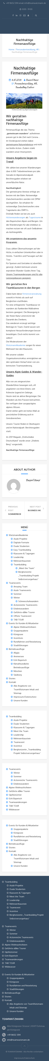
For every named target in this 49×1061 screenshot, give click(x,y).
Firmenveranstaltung (31, 294)
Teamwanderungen (18, 802)
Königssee (18, 634)
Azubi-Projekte (20, 539)
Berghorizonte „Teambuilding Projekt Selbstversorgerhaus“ (28, 576)
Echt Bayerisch (20, 660)
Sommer (18, 594)
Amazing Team (20, 586)
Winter (17, 597)
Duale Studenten (21, 546)
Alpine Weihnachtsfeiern (25, 627)
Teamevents (15, 583)
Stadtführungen (21, 645)
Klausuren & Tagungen (24, 553)
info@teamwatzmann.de (18, 1040)
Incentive (18, 746)
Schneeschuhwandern (28, 601)
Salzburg (18, 674)
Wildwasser (14, 809)
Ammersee (19, 656)
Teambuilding (20, 564)
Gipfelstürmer (15, 795)
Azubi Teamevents (22, 590)
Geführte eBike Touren (24, 612)
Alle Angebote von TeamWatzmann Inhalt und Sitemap (26, 689)
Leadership (19, 557)
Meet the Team (21, 731)
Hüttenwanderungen (15, 217)
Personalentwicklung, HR (27, 49)
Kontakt (12, 682)
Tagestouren (35, 217)
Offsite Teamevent (22, 616)
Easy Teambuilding (22, 550)
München (18, 671)
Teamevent (19, 742)
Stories (12, 678)
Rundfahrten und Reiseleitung (27, 641)
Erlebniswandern (21, 608)
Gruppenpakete (21, 630)
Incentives (18, 638)
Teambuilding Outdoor (24, 87)
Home (11, 49)
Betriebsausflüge (16, 649)
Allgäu (16, 652)
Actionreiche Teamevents (25, 605)
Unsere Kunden (21, 700)
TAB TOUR (19, 619)
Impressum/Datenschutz (25, 697)
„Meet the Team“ (26, 568)
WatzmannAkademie (16, 345)
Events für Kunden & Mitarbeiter (24, 623)
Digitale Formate (21, 542)
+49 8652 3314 (14, 1035)
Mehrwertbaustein (22, 561)
